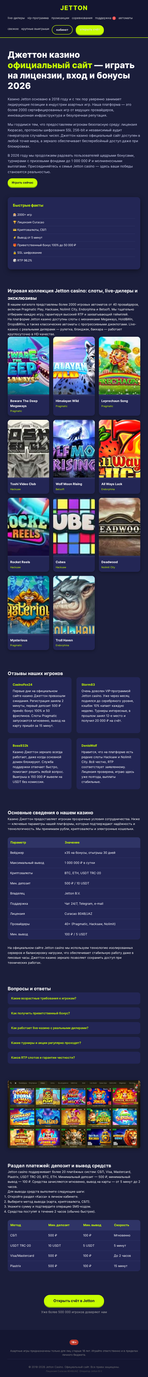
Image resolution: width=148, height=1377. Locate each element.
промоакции (60, 18)
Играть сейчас (22, 182)
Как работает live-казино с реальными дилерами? (49, 1028)
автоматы (126, 18)
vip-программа (38, 18)
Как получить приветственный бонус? (40, 1013)
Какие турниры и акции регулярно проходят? (46, 1043)
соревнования (82, 18)
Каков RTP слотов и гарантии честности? (43, 1057)
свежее (13, 29)
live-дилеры (16, 18)
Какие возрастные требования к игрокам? (43, 998)
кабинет (62, 30)
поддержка (104, 18)
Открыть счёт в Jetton (74, 1300)
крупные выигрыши (35, 29)
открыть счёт (90, 29)
